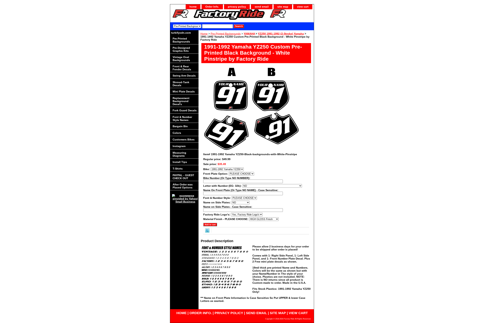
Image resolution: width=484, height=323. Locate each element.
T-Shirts (178, 168)
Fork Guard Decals (185, 110)
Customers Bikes (184, 139)
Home (204, 33)
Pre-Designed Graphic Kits (181, 49)
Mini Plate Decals (184, 91)
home (193, 6)
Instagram (179, 146)
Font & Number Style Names (182, 118)
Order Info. (212, 6)
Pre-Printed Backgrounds (226, 33)
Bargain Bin (180, 126)
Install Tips (180, 161)
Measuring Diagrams (179, 154)
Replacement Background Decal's (181, 101)
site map (282, 6)
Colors (177, 132)
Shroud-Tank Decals (181, 84)
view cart (303, 6)
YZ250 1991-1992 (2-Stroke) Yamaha (281, 33)
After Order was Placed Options (183, 186)
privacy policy (237, 6)
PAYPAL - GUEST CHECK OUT (183, 177)
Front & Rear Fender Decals (182, 68)
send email (262, 6)
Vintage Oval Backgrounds (181, 59)
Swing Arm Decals (184, 75)
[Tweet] (207, 231)
